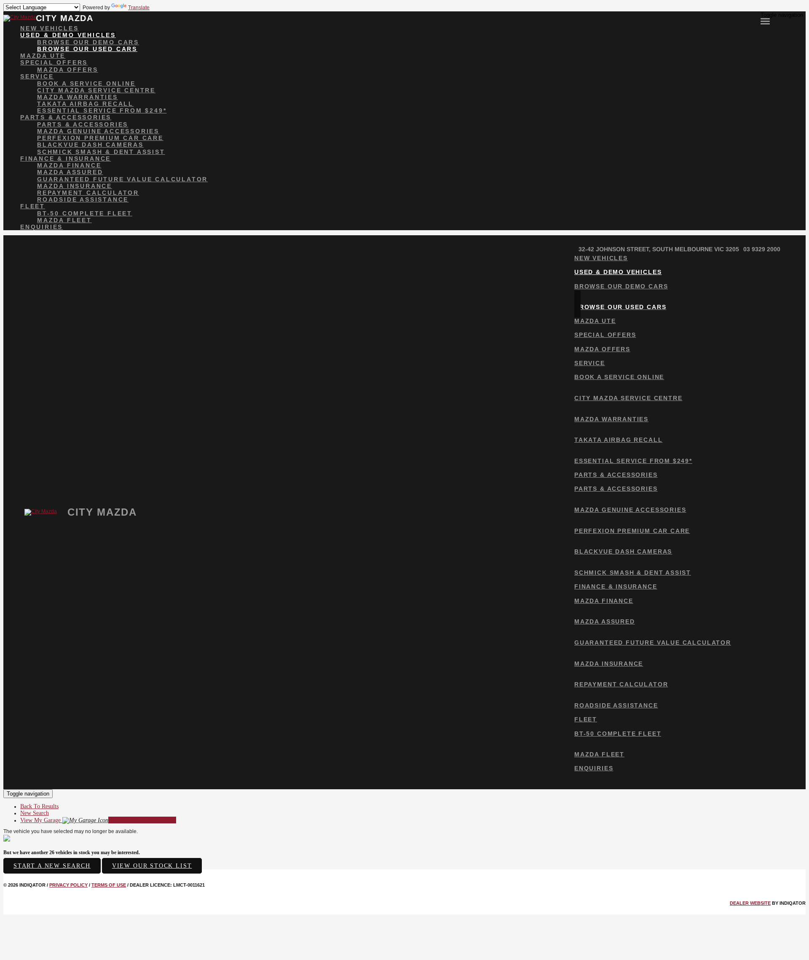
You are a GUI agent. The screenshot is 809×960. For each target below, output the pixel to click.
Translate (139, 8)
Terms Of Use (108, 884)
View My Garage (98, 820)
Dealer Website (750, 903)
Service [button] (37, 76)
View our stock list (152, 866)
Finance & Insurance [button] (65, 158)
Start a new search (52, 866)
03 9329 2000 (761, 249)
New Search (34, 813)
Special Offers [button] (54, 62)
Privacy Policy (68, 884)
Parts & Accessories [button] (65, 117)
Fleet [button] (32, 206)
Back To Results (39, 806)
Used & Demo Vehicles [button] (68, 35)
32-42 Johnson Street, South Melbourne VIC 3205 (659, 249)
